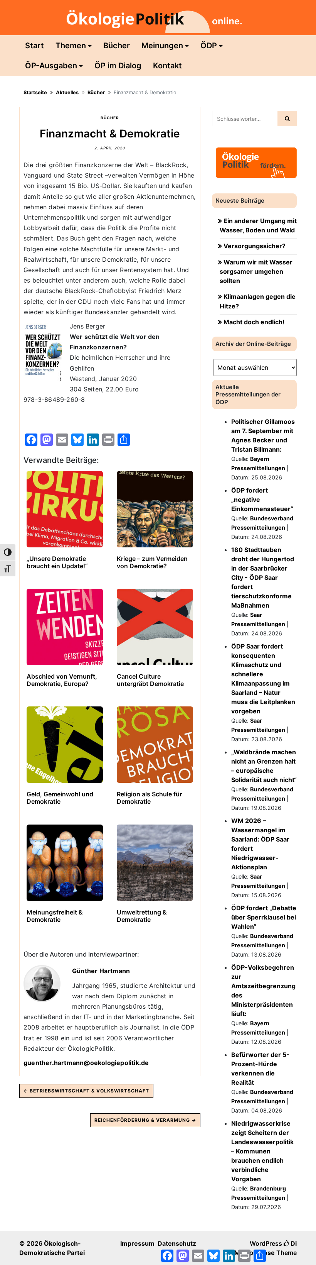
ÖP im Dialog (117, 65)
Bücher (116, 45)
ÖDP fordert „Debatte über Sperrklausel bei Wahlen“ (263, 917)
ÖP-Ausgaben (51, 65)
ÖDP (208, 45)
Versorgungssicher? (255, 246)
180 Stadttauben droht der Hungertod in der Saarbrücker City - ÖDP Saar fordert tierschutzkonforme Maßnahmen (262, 577)
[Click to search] (287, 118)
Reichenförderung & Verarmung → (145, 1120)
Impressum (137, 1243)
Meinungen (162, 45)
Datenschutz (177, 1243)
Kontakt (167, 65)
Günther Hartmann (101, 971)
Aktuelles (67, 92)
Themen (70, 45)
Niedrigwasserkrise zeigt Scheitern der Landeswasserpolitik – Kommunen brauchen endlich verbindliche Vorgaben (262, 1151)
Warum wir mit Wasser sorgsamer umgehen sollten (256, 271)
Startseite (35, 92)
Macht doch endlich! (254, 322)
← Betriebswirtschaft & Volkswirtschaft (86, 1091)
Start (34, 45)
